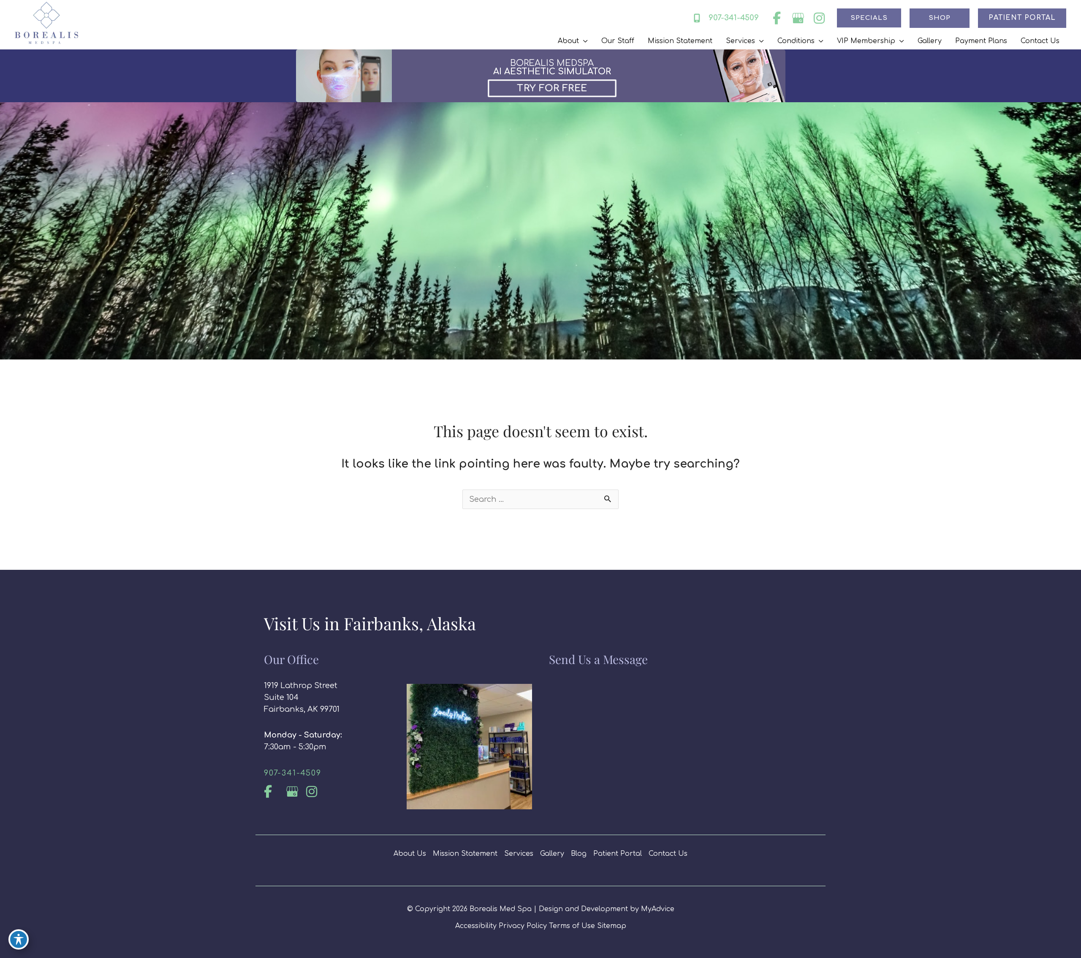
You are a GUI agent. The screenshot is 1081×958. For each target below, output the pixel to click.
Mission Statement (465, 853)
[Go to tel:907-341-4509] (327, 773)
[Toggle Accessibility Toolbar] (18, 939)
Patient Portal (617, 853)
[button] (869, 17)
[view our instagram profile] (818, 18)
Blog (579, 853)
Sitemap (611, 926)
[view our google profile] (797, 18)
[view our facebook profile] (776, 18)
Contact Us (668, 853)
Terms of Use (572, 926)
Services (518, 853)
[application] (583, 41)
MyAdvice (657, 909)
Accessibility (476, 926)
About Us (410, 853)
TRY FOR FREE (552, 88)
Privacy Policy (523, 926)
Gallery (552, 853)
